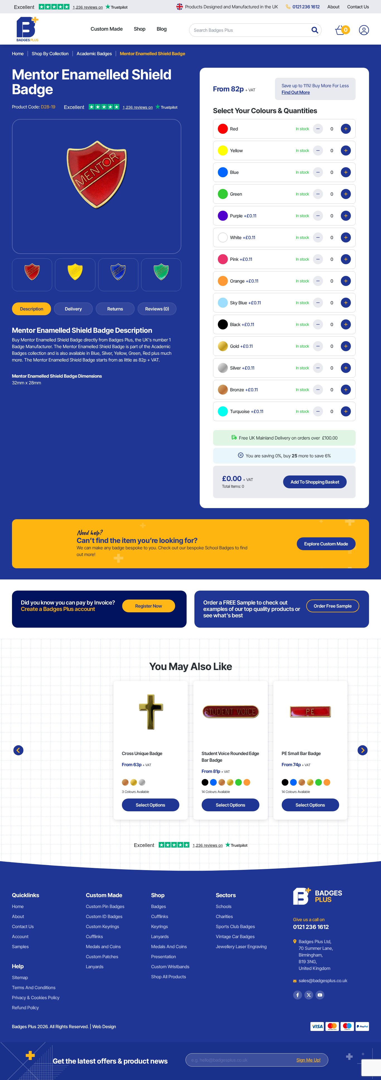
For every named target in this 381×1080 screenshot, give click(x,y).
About (333, 6)
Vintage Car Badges (235, 936)
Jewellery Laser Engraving (241, 946)
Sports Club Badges (235, 926)
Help (18, 966)
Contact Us (358, 6)
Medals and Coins (103, 946)
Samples (20, 946)
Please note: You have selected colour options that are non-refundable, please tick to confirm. (279, 431)
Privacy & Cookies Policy (35, 997)
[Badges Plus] (27, 29)
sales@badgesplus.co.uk (319, 980)
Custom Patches (102, 956)
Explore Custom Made (326, 544)
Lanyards (94, 966)
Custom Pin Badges (105, 906)
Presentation (163, 956)
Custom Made (107, 29)
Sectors (226, 895)
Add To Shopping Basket (315, 482)
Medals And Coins (169, 946)
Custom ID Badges (104, 916)
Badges (158, 906)
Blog (162, 29)
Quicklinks (25, 895)
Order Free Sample (333, 606)
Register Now (148, 606)
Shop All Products (168, 976)
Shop (140, 29)
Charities (224, 916)
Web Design (104, 1026)
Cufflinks (94, 936)
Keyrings (159, 926)
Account (20, 936)
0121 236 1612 (306, 6)
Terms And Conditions (34, 987)
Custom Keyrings (102, 926)
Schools (224, 906)
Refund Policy (25, 1007)
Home (18, 906)
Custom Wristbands (170, 966)
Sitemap (20, 977)
